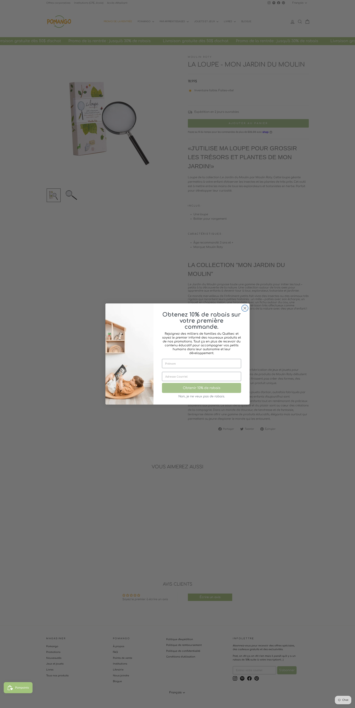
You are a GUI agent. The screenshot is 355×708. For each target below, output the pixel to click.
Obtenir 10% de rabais (201, 388)
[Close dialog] (245, 308)
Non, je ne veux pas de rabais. (201, 396)
